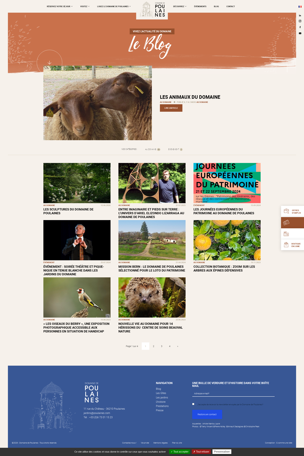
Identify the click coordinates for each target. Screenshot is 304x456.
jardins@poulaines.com (97, 413)
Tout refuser (202, 451)
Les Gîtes (161, 393)
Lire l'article (171, 108)
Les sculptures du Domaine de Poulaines (68, 211)
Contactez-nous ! (129, 442)
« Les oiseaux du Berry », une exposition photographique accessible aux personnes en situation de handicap (76, 327)
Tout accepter (180, 451)
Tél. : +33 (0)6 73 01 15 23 (98, 417)
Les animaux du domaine (190, 97)
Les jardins (162, 397)
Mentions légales (160, 442)
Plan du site (177, 442)
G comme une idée (284, 442)
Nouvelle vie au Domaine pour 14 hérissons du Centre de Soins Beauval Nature (150, 327)
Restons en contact (207, 414)
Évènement (175, 149)
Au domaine (165, 102)
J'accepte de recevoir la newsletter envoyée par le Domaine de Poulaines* (230, 404)
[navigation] (300, 6)
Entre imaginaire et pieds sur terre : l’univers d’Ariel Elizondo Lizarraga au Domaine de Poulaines (151, 213)
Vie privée (145, 442)
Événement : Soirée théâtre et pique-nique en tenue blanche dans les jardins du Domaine (73, 270)
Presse (159, 410)
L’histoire (160, 401)
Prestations (162, 406)
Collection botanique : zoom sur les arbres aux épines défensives (224, 268)
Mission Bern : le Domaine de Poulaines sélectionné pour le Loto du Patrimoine (151, 268)
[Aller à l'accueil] (152, 9)
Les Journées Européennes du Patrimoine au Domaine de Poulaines (223, 211)
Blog (158, 388)
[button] (300, 6)
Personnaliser (222, 451)
